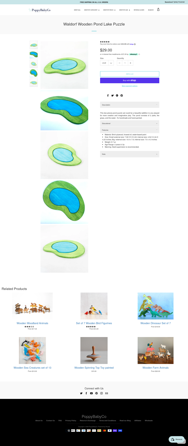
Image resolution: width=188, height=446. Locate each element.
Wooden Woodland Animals (32, 323)
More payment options (129, 86)
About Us (39, 420)
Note (103, 154)
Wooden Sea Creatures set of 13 (32, 367)
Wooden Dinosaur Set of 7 (155, 323)
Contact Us (50, 420)
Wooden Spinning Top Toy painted (94, 367)
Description (106, 105)
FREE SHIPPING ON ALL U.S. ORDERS (94, 2)
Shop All (77, 10)
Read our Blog (125, 420)
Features (105, 130)
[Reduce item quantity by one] (119, 63)
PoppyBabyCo (94, 416)
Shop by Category (91, 10)
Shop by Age (123, 10)
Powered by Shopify (104, 427)
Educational (106, 123)
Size (102, 58)
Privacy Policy (70, 420)
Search (151, 10)
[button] (105, 42)
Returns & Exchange (88, 420)
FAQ (60, 420)
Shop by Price (108, 10)
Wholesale (149, 420)
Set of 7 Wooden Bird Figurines (94, 323)
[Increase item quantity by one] (130, 63)
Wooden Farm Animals (156, 367)
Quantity (120, 58)
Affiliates (137, 420)
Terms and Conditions (107, 420)
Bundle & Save (139, 10)
